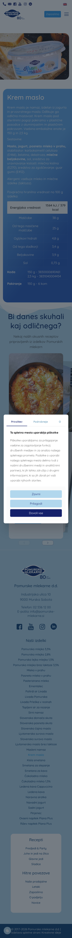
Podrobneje (40, 421)
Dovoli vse (36, 513)
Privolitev (17, 421)
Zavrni (36, 494)
